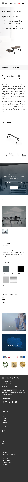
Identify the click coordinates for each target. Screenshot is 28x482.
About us (4, 418)
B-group (19, 474)
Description (5, 67)
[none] (19, 3)
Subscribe (21, 390)
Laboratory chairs (6, 446)
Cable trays (5, 464)
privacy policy (9, 394)
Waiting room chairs (7, 448)
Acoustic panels (6, 460)
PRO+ (4, 300)
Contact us (14, 187)
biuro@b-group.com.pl (11, 386)
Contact (4, 434)
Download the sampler (10, 262)
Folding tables (5, 452)
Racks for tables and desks (8, 454)
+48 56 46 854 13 (13, 182)
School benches (6, 450)
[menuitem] (19, 3)
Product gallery (16, 67)
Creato (18, 477)
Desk (3, 456)
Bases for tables (6, 458)
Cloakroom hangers (7, 462)
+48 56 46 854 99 (8, 383)
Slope (4, 302)
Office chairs (5, 443)
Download (4, 420)
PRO (3, 297)
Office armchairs (6, 441)
